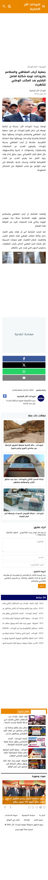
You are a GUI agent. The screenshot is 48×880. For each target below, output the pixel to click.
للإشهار (27, 820)
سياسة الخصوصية (28, 815)
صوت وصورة (39, 776)
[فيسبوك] (4, 396)
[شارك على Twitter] (24, 365)
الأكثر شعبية (23, 711)
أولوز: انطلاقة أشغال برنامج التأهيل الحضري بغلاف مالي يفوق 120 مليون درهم (25, 800)
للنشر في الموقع (13, 820)
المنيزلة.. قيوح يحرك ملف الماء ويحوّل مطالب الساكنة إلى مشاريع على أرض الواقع (15, 763)
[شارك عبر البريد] (24, 377)
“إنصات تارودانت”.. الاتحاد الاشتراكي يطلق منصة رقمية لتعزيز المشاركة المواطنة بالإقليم (15, 743)
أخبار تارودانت (32, 66)
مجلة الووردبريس (21, 829)
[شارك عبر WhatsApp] (24, 371)
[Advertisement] (24, 38)
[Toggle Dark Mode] (9, 6)
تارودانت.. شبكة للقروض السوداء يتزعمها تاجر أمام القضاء (24, 515)
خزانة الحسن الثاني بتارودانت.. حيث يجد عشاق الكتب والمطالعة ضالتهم (24, 481)
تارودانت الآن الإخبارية (32, 6)
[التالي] (10, 806)
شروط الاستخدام (11, 815)
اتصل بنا (42, 815)
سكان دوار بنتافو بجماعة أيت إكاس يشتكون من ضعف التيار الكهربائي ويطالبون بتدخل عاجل (15, 732)
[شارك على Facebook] (24, 358)
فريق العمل (38, 820)
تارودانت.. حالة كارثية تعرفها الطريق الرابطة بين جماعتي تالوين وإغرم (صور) (24, 447)
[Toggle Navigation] (44, 6)
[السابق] (5, 806)
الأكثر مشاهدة (38, 711)
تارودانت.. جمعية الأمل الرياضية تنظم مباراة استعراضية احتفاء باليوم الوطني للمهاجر (15, 753)
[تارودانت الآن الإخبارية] (41, 401)
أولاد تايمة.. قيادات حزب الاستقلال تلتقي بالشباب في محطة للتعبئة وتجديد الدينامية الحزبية (15, 721)
